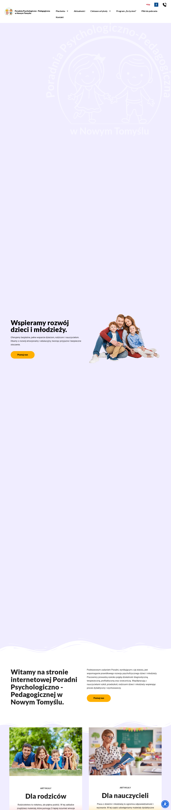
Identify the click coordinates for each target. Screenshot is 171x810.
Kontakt (60, 17)
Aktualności (79, 11)
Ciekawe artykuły (99, 11)
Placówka (60, 11)
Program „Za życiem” (126, 11)
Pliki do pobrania (149, 11)
